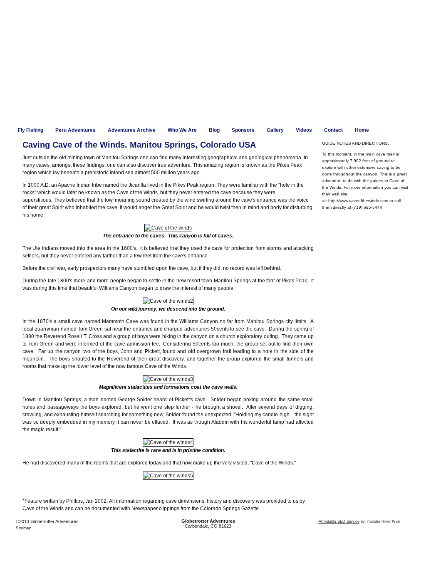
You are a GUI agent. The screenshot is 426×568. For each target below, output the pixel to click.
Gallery (275, 130)
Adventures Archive (132, 130)
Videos (304, 130)
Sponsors (243, 130)
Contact (333, 130)
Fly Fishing (30, 130)
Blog (214, 130)
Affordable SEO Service (339, 521)
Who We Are (182, 130)
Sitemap (24, 528)
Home (362, 130)
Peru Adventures (75, 130)
